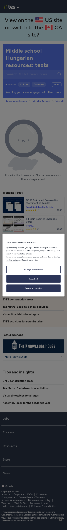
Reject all (33, 278)
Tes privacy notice (30, 260)
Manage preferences (33, 269)
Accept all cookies (33, 288)
